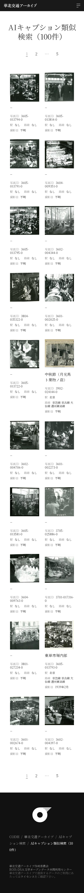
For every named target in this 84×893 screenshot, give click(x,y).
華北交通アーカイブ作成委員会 (29, 866)
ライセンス (28, 876)
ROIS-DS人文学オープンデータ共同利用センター (40, 869)
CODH (14, 836)
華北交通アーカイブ (39, 836)
